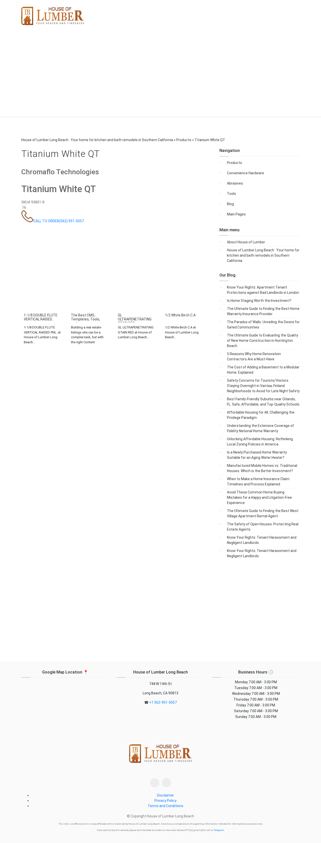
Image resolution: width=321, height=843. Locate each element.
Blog (230, 204)
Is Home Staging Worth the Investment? (259, 301)
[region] (160, 75)
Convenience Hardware (245, 173)
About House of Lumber (246, 242)
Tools (231, 194)
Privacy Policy (165, 801)
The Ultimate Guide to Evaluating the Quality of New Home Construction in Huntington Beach (262, 340)
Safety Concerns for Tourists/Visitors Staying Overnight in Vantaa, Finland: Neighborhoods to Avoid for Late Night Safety (263, 385)
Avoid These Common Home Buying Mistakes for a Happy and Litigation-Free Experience (259, 497)
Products (234, 163)
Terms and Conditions (165, 806)
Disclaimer (165, 795)
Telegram (219, 830)
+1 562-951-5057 (163, 702)
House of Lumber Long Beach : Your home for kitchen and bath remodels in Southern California (263, 255)
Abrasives (235, 183)
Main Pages (236, 214)
